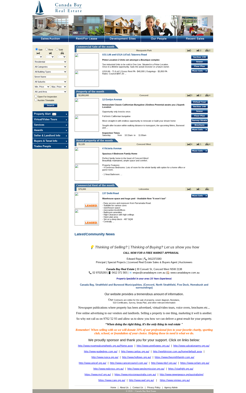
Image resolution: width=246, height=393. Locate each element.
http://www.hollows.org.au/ (136, 357)
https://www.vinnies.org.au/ (175, 380)
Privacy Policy (153, 387)
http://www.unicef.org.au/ (92, 363)
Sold (61, 50)
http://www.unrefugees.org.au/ (153, 345)
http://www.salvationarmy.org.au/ (191, 345)
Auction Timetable (46, 100)
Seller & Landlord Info (47, 135)
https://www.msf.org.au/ (98, 374)
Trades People (42, 146)
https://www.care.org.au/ (111, 380)
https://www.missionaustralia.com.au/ (135, 374)
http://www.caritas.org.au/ (135, 351)
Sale (41, 50)
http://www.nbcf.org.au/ (164, 363)
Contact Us (138, 387)
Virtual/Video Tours (45, 119)
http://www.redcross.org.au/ (108, 368)
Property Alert (42, 113)
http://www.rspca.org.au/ (104, 357)
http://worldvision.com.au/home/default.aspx (177, 351)
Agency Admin (171, 387)
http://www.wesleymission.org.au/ (146, 368)
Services (39, 124)
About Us (124, 387)
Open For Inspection (47, 97)
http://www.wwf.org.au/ (141, 380)
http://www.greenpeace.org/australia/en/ (182, 374)
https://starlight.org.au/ (180, 368)
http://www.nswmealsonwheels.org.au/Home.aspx (105, 345)
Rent (51, 50)
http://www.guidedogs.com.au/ (100, 351)
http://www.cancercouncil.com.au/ (128, 363)
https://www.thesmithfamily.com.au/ (174, 357)
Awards (38, 130)
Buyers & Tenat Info (45, 140)
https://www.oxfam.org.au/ (194, 363)
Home (113, 387)
